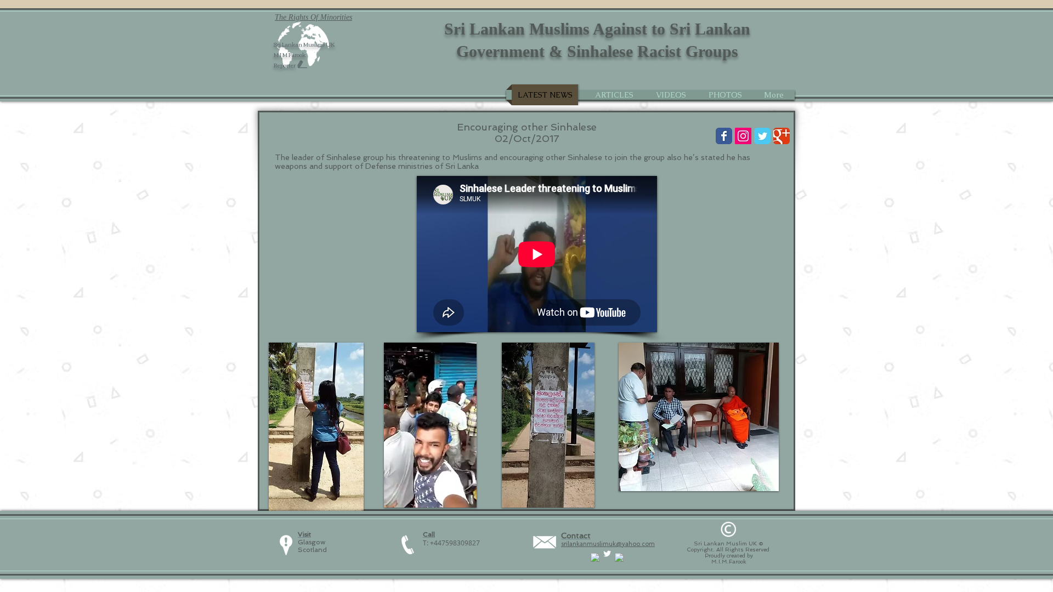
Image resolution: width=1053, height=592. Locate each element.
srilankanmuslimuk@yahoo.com (608, 544)
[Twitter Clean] (607, 553)
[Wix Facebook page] (724, 136)
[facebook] (595, 557)
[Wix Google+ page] (781, 136)
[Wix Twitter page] (762, 136)
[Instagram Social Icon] (743, 136)
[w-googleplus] (619, 557)
